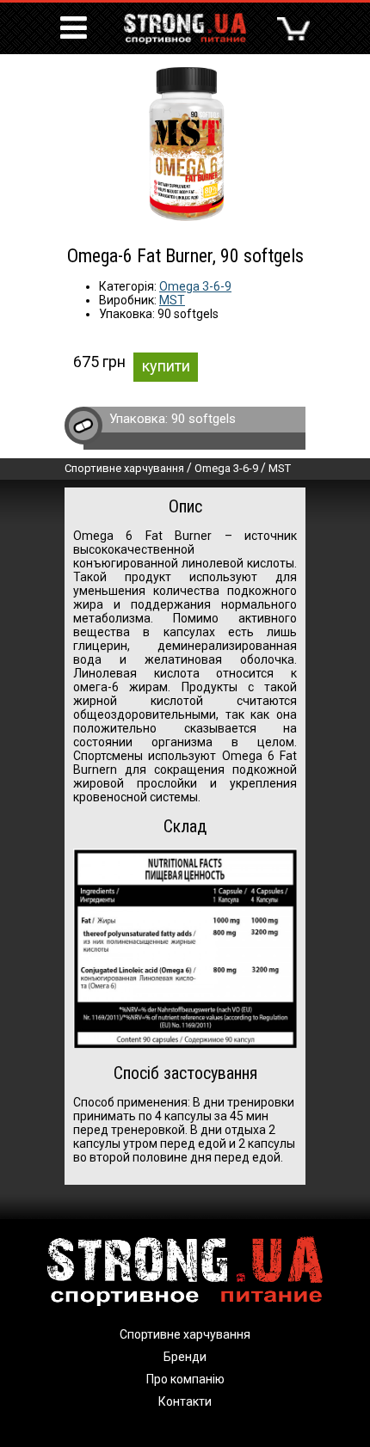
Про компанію (185, 1379)
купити (166, 366)
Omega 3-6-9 (195, 286)
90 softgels (203, 418)
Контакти (185, 1401)
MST (172, 300)
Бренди (185, 1357)
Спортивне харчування (124, 468)
